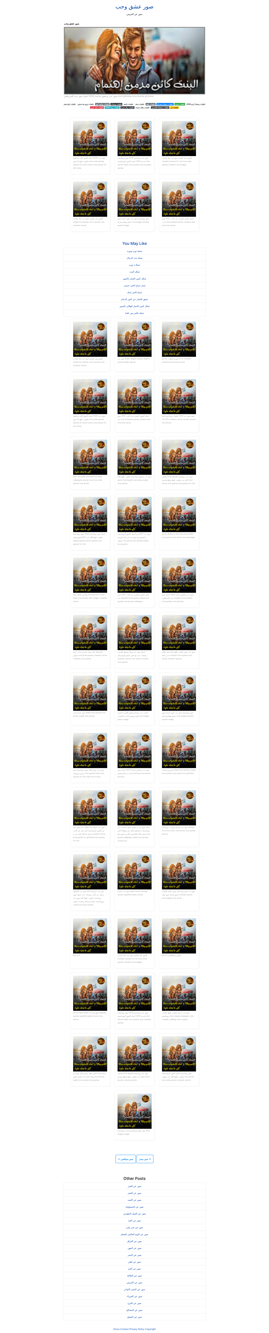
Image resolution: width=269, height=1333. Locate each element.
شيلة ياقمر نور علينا (134, 313)
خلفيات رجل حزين (97, 107)
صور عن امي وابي (134, 1227)
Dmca (116, 1329)
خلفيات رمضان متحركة (165, 104)
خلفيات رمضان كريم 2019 (195, 104)
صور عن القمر (134, 1186)
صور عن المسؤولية (135, 1206)
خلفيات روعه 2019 (112, 107)
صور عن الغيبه (134, 1199)
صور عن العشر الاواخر (134, 1289)
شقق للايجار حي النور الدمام (134, 299)
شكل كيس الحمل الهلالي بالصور (135, 306)
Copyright (150, 1329)
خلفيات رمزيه (180, 104)
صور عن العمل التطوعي (134, 1213)
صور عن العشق (134, 1316)
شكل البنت (134, 271)
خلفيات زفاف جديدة (142, 107)
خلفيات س (174, 107)
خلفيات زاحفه (128, 104)
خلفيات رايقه (150, 104)
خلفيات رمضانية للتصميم (160, 107)
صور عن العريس (134, 1282)
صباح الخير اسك (134, 292)
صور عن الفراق (134, 1241)
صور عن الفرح (134, 1303)
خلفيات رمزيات (116, 104)
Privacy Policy (136, 1329)
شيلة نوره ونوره (134, 251)
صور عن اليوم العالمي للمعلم (134, 1234)
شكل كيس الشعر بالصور (134, 278)
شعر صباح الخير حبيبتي (134, 285)
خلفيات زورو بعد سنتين (86, 104)
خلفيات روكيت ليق (102, 104)
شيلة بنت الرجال (134, 257)
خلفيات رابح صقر (70, 104)
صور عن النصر (135, 1254)
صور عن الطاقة (134, 1275)
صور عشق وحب (134, 6)
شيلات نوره (134, 264)
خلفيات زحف (139, 104)
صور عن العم (134, 1268)
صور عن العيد (134, 1220)
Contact (124, 1329)
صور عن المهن (135, 1248)
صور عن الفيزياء (134, 1296)
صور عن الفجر (134, 1193)
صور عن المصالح (134, 1310)
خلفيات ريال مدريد (127, 107)
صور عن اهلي (134, 1261)
